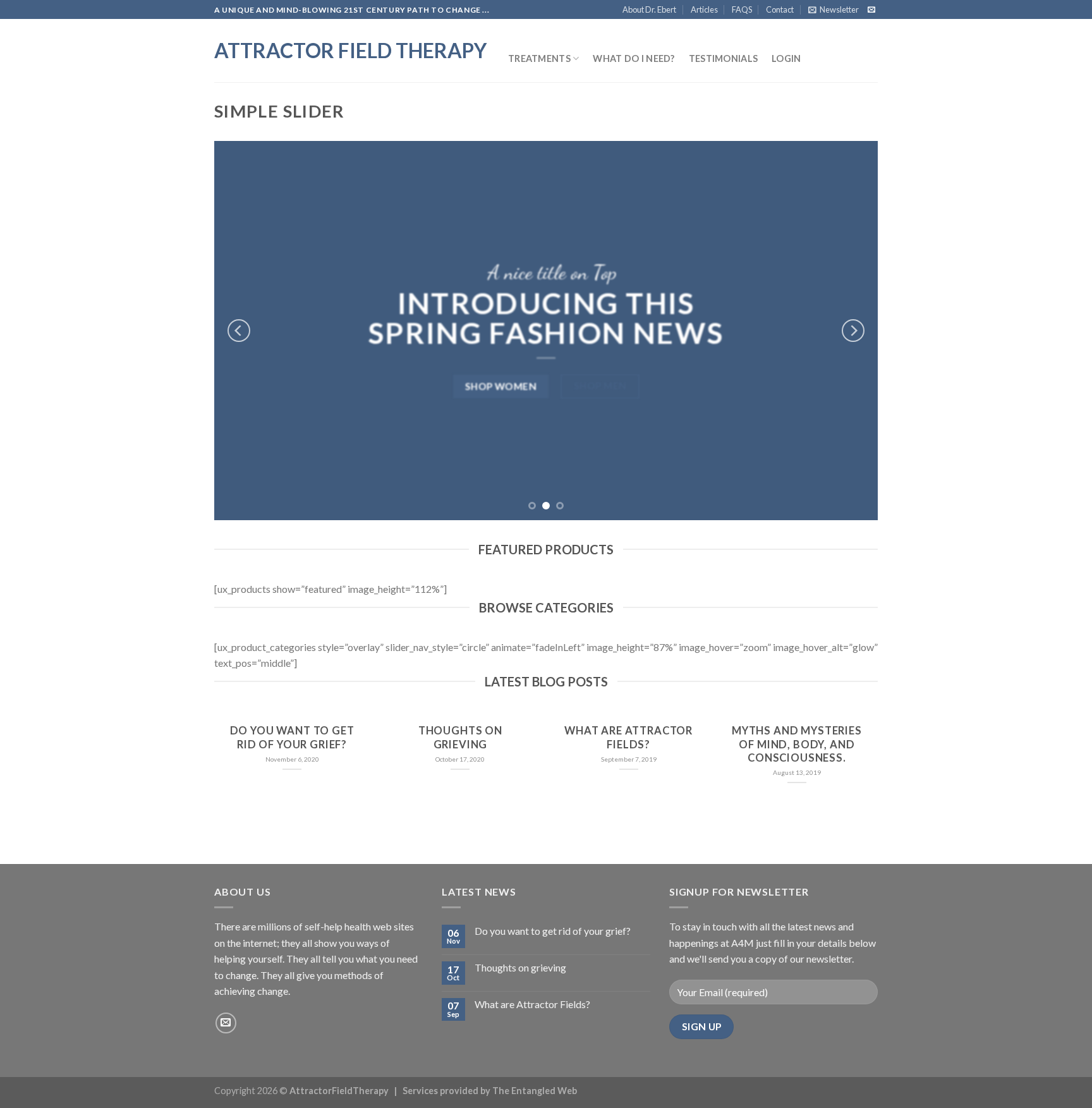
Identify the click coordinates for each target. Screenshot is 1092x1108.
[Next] (853, 330)
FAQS (742, 9)
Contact (780, 9)
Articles (704, 9)
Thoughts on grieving (460, 737)
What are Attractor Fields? (628, 737)
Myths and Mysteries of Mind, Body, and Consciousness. (797, 744)
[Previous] (239, 330)
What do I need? (633, 58)
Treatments (539, 58)
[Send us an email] (871, 10)
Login (786, 58)
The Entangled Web (534, 1090)
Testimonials (723, 58)
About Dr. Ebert (649, 9)
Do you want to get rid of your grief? (292, 737)
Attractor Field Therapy (350, 50)
